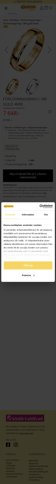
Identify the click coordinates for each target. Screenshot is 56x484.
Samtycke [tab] (10, 214)
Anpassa (26, 275)
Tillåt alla (28, 265)
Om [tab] (46, 214)
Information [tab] (28, 214)
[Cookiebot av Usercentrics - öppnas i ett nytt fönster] (40, 206)
